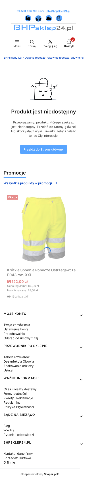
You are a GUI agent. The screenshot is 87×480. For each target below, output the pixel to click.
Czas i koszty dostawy (20, 389)
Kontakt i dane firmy (18, 453)
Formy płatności (15, 393)
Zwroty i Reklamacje (18, 398)
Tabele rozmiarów (16, 357)
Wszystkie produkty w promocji (28, 183)
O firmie (9, 462)
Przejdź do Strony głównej (43, 149)
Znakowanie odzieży (19, 366)
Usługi (8, 370)
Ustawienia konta (16, 329)
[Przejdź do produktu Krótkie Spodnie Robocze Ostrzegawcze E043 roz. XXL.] (43, 229)
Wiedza (9, 430)
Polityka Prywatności (19, 407)
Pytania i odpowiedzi (19, 434)
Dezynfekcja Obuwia (19, 361)
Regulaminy (12, 402)
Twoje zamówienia (17, 325)
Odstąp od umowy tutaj (21, 338)
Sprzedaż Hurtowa (17, 458)
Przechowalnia (14, 333)
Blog (7, 426)
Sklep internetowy (38, 474)
